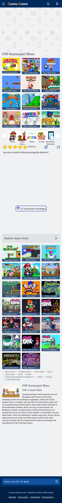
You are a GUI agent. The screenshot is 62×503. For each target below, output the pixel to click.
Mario (49, 372)
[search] (57, 481)
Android (49, 377)
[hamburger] (3, 4)
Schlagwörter (35, 497)
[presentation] (4, 135)
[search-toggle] (48, 3)
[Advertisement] (26, 29)
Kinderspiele (39, 372)
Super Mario (10, 374)
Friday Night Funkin (13, 380)
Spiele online (10, 372)
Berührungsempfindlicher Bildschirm (19, 377)
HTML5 (40, 377)
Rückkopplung (47, 497)
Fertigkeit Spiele (24, 372)
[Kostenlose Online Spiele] (18, 4)
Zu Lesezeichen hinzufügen (33, 209)
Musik (20, 374)
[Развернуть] (58, 147)
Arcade (28, 374)
